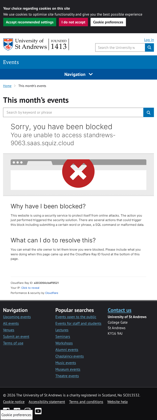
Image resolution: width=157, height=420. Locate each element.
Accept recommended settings (30, 22)
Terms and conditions (86, 401)
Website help (117, 401)
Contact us (119, 309)
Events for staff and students (78, 323)
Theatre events (67, 375)
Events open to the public (75, 316)
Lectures (61, 330)
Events (11, 62)
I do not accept (73, 22)
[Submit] (148, 112)
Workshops (64, 343)
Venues (8, 330)
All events (11, 323)
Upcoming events (17, 316)
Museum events (67, 369)
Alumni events (66, 349)
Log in (149, 39)
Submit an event (16, 336)
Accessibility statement (47, 401)
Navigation (75, 74)
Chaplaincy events (69, 356)
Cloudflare (51, 292)
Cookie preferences (108, 22)
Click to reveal (30, 287)
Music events (65, 362)
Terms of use (13, 343)
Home (7, 86)
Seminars (62, 336)
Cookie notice (14, 401)
